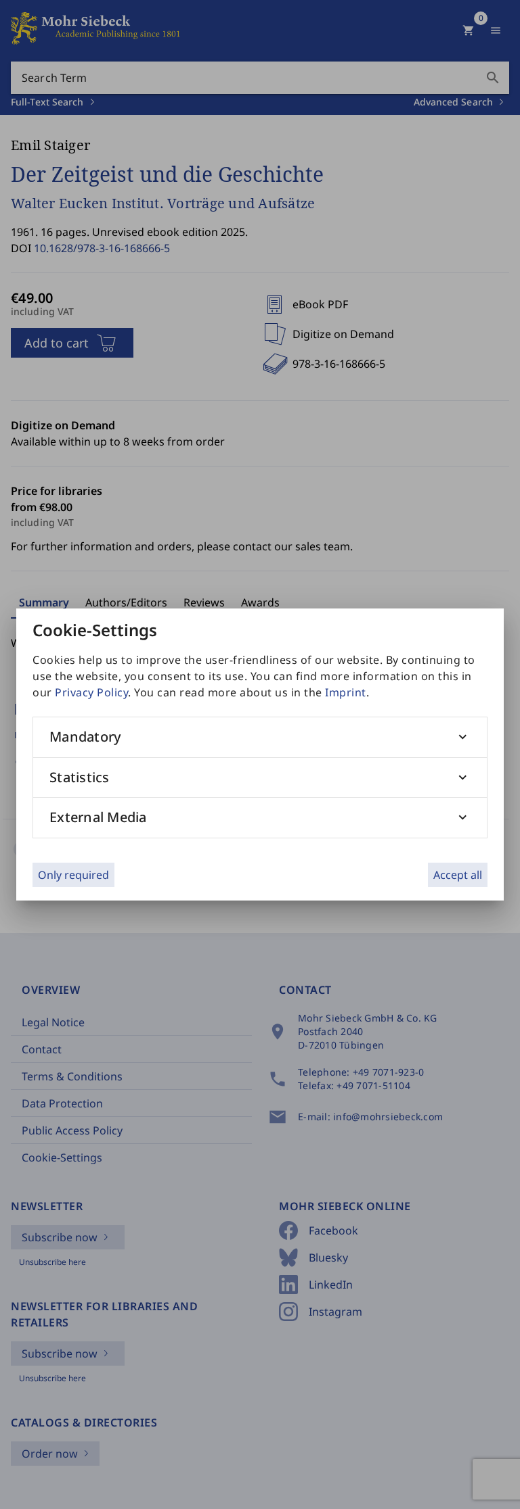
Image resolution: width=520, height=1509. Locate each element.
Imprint (345, 692)
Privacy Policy (91, 692)
